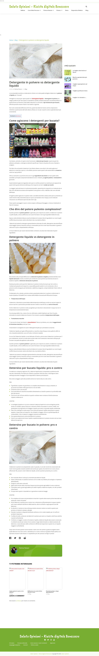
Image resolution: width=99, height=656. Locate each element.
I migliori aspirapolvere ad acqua (80, 84)
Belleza (23, 10)
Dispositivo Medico (77, 10)
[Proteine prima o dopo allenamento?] (54, 578)
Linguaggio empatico (14, 645)
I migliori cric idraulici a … (80, 97)
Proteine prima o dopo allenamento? (52, 591)
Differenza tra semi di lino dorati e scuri (35, 591)
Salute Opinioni (65, 653)
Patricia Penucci (18, 89)
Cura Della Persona (33, 10)
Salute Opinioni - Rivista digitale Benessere (39, 6)
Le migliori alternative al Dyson (79, 71)
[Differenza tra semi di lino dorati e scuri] (36, 578)
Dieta (66, 10)
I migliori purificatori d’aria (80, 91)
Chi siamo (11, 643)
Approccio (52, 643)
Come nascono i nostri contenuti (38, 643)
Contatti (25, 645)
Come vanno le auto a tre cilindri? (16, 591)
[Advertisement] (49, 24)
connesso (18, 601)
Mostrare (18, 116)
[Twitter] (48, 640)
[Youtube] (54, 640)
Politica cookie (34, 645)
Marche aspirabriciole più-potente (80, 78)
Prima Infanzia (47, 10)
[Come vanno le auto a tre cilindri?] (17, 578)
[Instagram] (51, 640)
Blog (87, 10)
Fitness (58, 10)
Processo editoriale (22, 643)
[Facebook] (45, 640)
